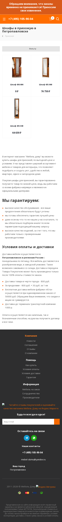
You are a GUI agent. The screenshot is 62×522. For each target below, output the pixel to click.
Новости (31, 340)
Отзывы (31, 349)
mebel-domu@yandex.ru (33, 459)
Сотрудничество (31, 393)
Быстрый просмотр (17, 80)
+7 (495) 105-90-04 (20, 19)
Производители (31, 397)
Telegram (27, 438)
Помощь (31, 360)
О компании (31, 353)
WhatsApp (34, 438)
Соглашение (31, 344)
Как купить (31, 365)
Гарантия (31, 377)
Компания (31, 335)
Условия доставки (31, 373)
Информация (31, 384)
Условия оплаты (31, 369)
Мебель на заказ (31, 389)
